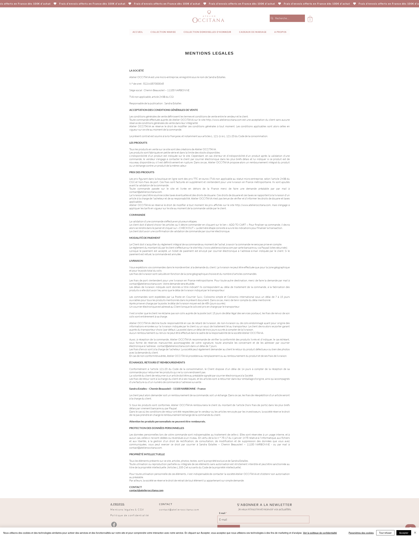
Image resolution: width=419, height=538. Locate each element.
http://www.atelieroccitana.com (253, 205)
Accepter (403, 532)
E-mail (222, 513)
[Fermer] (415, 532)
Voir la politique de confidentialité (320, 532)
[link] (310, 19)
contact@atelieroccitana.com (145, 191)
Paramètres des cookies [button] (361, 532)
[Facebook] (114, 524)
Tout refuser (385, 532)
